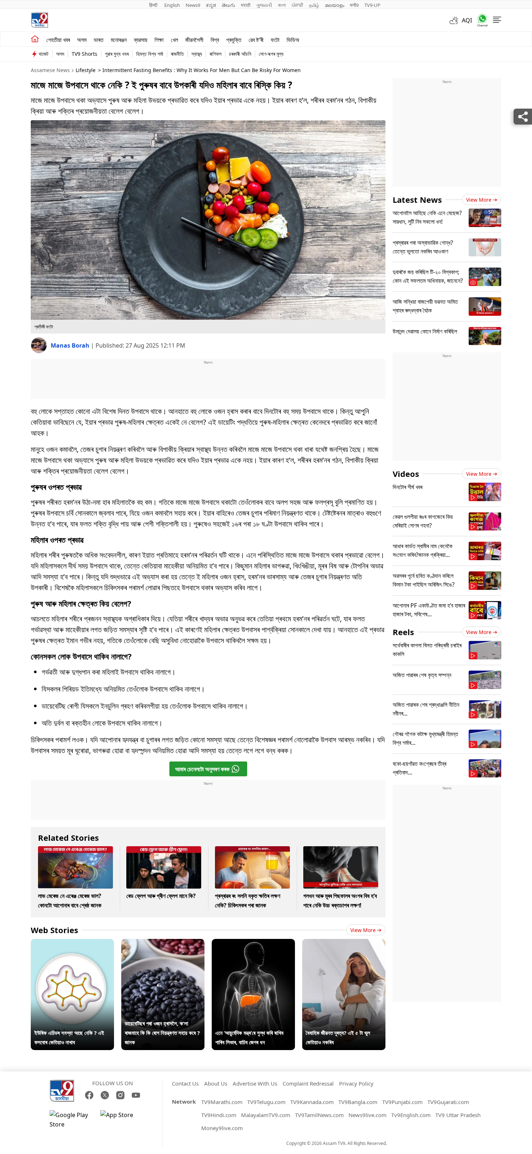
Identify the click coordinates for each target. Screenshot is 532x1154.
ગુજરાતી (264, 5)
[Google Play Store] (71, 1119)
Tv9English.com (411, 1115)
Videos (406, 473)
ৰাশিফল (215, 53)
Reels (403, 631)
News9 (193, 5)
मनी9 (354, 5)
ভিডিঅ (293, 40)
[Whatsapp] (480, 20)
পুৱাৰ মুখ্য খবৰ (116, 53)
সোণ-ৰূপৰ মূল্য (271, 53)
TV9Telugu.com (266, 1101)
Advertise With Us (255, 1083)
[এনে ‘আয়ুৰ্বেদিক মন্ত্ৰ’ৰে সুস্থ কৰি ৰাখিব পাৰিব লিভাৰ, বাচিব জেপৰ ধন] (253, 944)
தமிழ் (314, 5)
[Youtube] (136, 1095)
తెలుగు (228, 5)
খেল (174, 40)
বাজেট (43, 53)
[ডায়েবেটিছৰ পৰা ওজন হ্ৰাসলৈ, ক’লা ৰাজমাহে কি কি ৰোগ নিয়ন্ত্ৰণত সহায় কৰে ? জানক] (162, 944)
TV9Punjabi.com (402, 1101)
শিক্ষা (159, 40)
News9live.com (368, 1115)
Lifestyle (86, 70)
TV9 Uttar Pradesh (458, 1115)
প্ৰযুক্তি (233, 40)
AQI (467, 20)
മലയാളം (334, 5)
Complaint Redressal (308, 1083)
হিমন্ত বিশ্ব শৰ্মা (149, 53)
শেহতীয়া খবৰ (58, 40)
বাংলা (282, 5)
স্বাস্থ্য (196, 53)
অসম (81, 40)
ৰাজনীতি (177, 53)
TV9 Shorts (84, 53)
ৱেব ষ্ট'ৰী (256, 40)
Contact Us (185, 1083)
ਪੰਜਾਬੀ (297, 5)
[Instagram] (120, 1095)
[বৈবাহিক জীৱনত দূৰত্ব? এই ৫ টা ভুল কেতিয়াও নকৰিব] (343, 944)
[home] (35, 39)
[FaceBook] (89, 1095)
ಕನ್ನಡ (211, 5)
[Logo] (39, 20)
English (172, 5)
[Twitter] (105, 1095)
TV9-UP (372, 5)
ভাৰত (99, 40)
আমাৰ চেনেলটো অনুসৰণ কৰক (202, 769)
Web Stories (54, 929)
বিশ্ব (215, 40)
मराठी (245, 5)
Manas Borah (71, 345)
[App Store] (122, 1119)
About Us (215, 1083)
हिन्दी (154, 5)
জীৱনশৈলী (194, 40)
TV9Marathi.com (221, 1101)
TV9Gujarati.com (448, 1101)
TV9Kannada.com (312, 1101)
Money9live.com (222, 1128)
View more (363, 930)
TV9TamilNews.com (319, 1115)
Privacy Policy (356, 1083)
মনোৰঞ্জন (119, 40)
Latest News (417, 199)
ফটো (275, 40)
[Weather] (455, 20)
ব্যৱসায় (140, 40)
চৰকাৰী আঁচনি (240, 53)
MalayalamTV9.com (265, 1115)
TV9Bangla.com (357, 1101)
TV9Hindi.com (218, 1115)
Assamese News (50, 70)
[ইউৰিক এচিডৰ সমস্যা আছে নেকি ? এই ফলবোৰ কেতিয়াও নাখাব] (72, 944)
